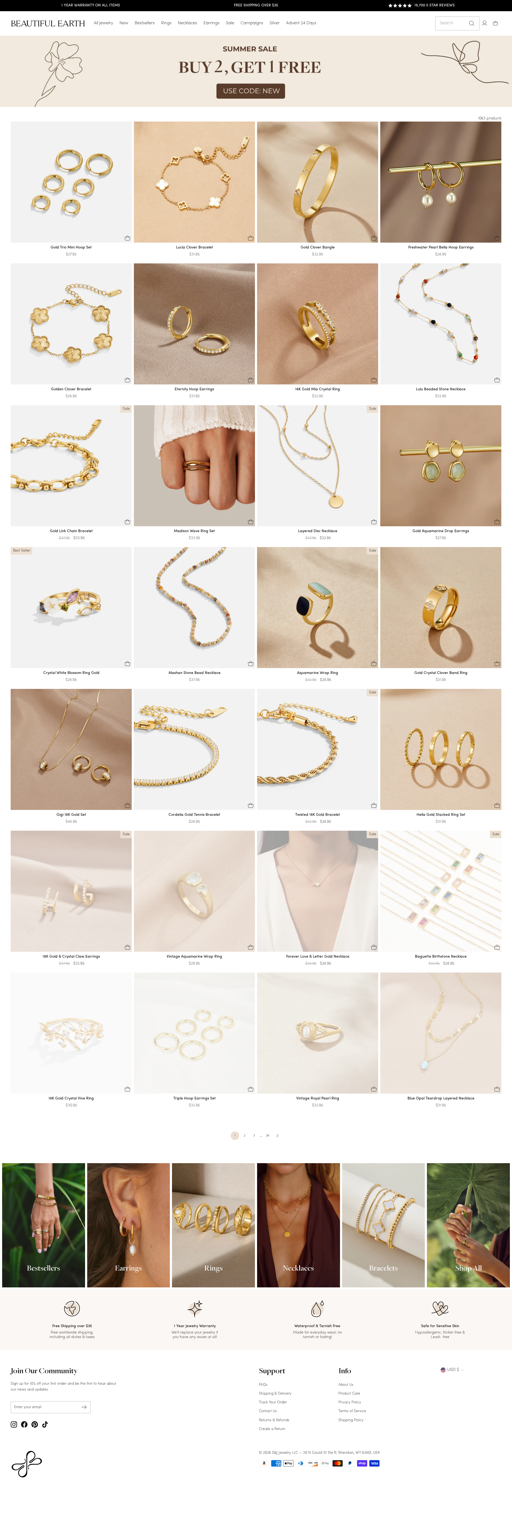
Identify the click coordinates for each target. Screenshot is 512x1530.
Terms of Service (352, 1411)
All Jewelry (103, 23)
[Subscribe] (84, 1407)
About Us (345, 1385)
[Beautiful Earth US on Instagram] (14, 1424)
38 (267, 1135)
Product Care (349, 1393)
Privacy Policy (349, 1402)
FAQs (263, 1385)
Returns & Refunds (274, 1420)
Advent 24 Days (301, 23)
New (123, 23)
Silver (275, 23)
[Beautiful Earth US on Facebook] (24, 1424)
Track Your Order (273, 1402)
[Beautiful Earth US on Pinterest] (34, 1424)
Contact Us (268, 1411)
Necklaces (187, 23)
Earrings (211, 23)
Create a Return (272, 1429)
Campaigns (252, 23)
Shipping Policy (350, 1420)
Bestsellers (145, 23)
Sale (230, 23)
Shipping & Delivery (275, 1393)
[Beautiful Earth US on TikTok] (45, 1424)
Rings (166, 23)
